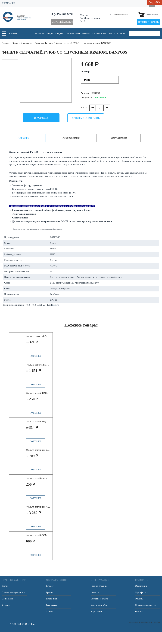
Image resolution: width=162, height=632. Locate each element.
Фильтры (27, 43)
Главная (39, 33)
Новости (95, 592)
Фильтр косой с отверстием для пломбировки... (38, 478)
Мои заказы (7, 599)
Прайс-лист (51, 599)
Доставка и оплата (102, 33)
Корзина (5, 605)
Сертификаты (73, 33)
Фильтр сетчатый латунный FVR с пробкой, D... (38, 364)
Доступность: (87, 97)
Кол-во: (84, 107)
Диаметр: (85, 71)
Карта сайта (96, 611)
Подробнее (35, 356)
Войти (5, 586)
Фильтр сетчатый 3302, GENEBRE (38, 336)
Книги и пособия (99, 605)
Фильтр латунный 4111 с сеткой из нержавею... (38, 506)
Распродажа (51, 605)
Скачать (55, 305)
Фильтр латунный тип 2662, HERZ (38, 450)
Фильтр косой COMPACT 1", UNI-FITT (38, 535)
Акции (49, 33)
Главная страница (99, 586)
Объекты (139, 599)
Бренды (86, 33)
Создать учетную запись (13, 592)
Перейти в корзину (148, 22)
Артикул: (85, 93)
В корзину (41, 117)
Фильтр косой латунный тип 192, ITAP (38, 421)
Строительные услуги (145, 605)
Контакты (119, 33)
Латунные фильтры (44, 43)
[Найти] (157, 33)
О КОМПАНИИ (8, 3)
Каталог (13, 33)
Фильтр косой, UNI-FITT (38, 393)
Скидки (59, 33)
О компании (141, 586)
